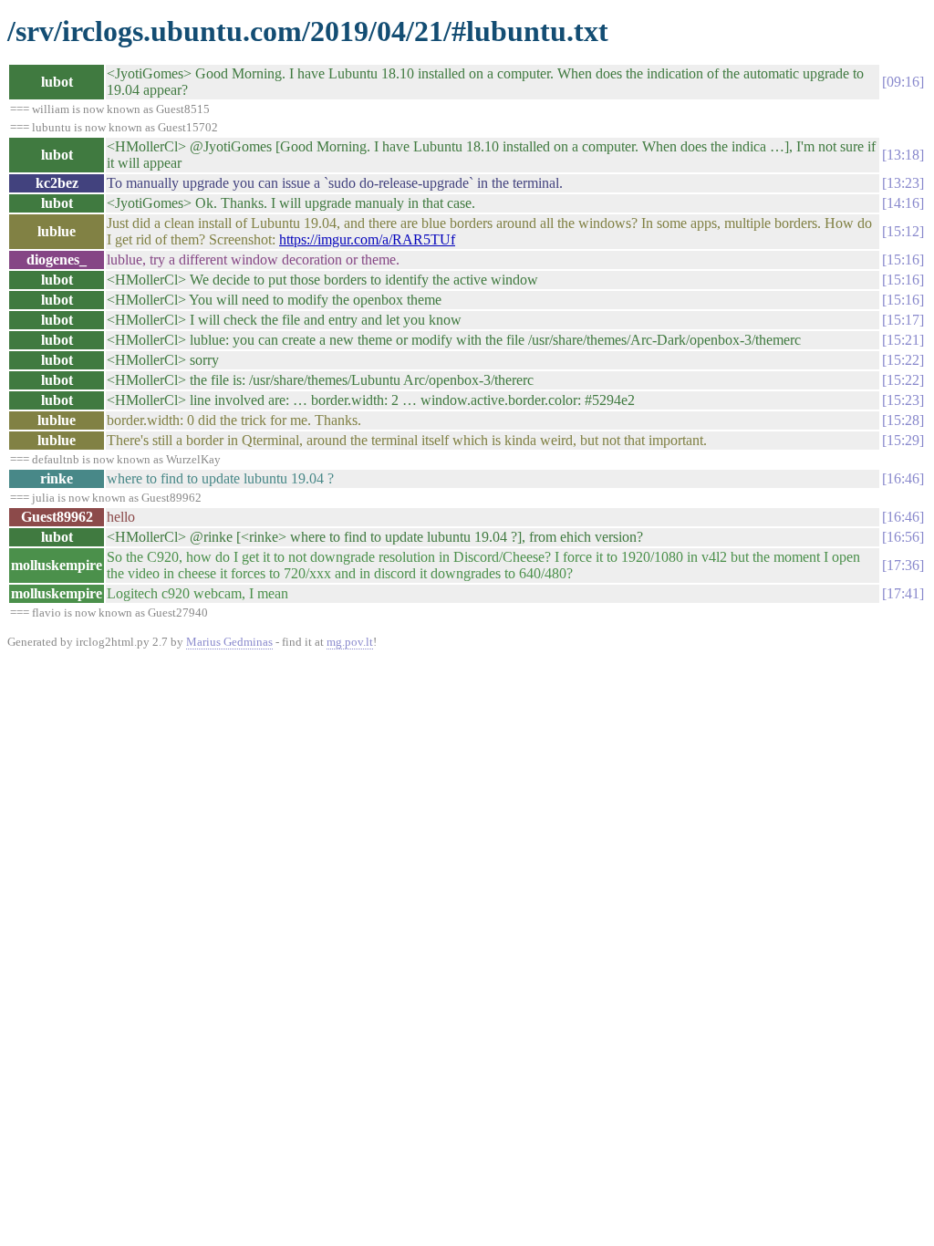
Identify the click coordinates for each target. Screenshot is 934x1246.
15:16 (903, 259)
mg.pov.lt (350, 642)
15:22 (903, 360)
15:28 (903, 420)
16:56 (903, 537)
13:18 (903, 154)
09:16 (903, 81)
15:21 (903, 340)
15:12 (903, 231)
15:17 (903, 319)
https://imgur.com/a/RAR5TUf (367, 239)
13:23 (903, 183)
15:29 (903, 440)
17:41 (903, 593)
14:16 (903, 203)
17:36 (903, 565)
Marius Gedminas (229, 642)
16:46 (903, 478)
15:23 (903, 400)
